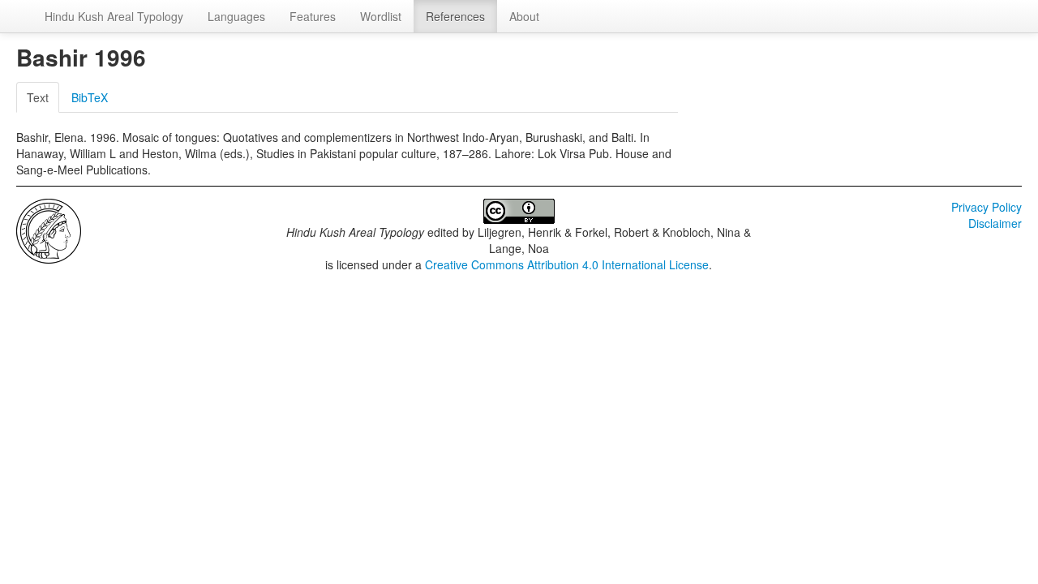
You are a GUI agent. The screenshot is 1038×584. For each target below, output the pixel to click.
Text (38, 97)
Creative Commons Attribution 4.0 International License (567, 264)
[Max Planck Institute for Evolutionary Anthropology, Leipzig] (48, 229)
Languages (236, 16)
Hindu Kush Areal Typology (114, 16)
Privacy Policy (986, 207)
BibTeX (89, 97)
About (524, 16)
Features (313, 16)
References (455, 16)
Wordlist (380, 16)
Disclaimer (995, 223)
